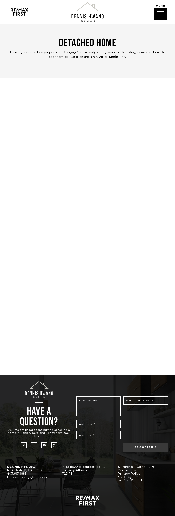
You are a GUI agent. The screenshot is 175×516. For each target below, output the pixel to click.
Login (113, 57)
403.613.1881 (16, 473)
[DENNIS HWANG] (87, 11)
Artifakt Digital (130, 480)
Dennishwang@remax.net (28, 477)
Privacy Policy (129, 473)
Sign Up (97, 57)
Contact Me (127, 470)
